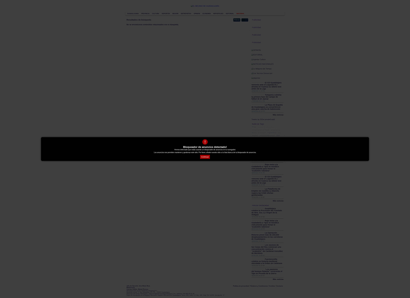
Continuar (205, 157)
